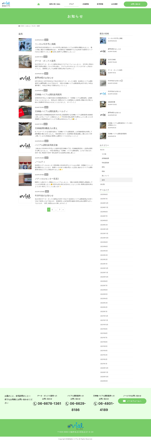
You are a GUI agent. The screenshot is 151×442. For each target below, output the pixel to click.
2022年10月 (104, 277)
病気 (103, 167)
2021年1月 (103, 363)
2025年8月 (104, 194)
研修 (103, 171)
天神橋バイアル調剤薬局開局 (48, 94)
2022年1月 (103, 311)
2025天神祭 (112, 59)
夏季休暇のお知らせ (44, 77)
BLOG (102, 149)
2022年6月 (104, 290)
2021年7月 (103, 337)
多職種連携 (105, 158)
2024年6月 (104, 220)
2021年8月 (103, 333)
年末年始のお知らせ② (115, 81)
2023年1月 (103, 264)
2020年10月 (104, 376)
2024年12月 (104, 203)
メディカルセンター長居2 (47, 179)
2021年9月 (103, 329)
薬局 (46, 40)
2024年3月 (104, 225)
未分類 (102, 184)
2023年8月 (104, 242)
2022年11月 (104, 272)
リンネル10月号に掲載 (45, 44)
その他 (104, 154)
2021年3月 (103, 355)
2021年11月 (104, 320)
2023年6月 (104, 246)
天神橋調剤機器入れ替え (46, 128)
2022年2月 (103, 307)
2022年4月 (104, 298)
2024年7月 (104, 216)
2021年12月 (104, 316)
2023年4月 (104, 251)
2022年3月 (104, 303)
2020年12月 (104, 368)
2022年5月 (104, 294)
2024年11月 (104, 207)
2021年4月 (103, 350)
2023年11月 (104, 233)
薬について (105, 175)
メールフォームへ (134, 401)
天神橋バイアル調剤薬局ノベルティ (51, 111)
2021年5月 (103, 346)
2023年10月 (104, 238)
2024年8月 (104, 212)
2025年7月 (104, 199)
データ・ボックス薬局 (45, 61)
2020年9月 (104, 381)
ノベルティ (40, 162)
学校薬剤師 (105, 162)
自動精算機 (111, 102)
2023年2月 (104, 259)
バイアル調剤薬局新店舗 (46, 145)
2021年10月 (104, 324)
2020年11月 (104, 372)
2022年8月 (104, 281)
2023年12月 (104, 229)
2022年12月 (104, 268)
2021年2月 (103, 359)
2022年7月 (103, 285)
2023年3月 (104, 255)
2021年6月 (103, 342)
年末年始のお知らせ (44, 195)
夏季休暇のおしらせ (114, 49)
